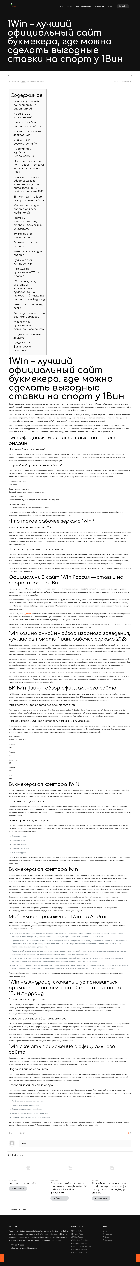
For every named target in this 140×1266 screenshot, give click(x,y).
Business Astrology (80, 1243)
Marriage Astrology (80, 1240)
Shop (107, 1237)
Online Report (78, 1234)
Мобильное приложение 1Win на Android (27, 272)
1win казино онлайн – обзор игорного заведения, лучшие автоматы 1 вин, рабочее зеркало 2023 (29, 184)
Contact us (109, 1240)
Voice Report (78, 1237)
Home (107, 1231)
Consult (122, 6)
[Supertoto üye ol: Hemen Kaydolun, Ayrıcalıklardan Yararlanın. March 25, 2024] (2, 1258)
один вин (27, 614)
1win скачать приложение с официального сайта (29, 325)
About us (108, 1234)
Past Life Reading (80, 1249)
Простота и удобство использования (24, 152)
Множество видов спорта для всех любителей (26, 209)
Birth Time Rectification (82, 1246)
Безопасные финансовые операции (22, 347)
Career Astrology (80, 1252)
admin (23, 81)
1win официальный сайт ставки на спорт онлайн (26, 105)
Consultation (78, 1231)
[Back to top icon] (130, 1262)
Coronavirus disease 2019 (22, 1183)
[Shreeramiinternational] (13, 6)
